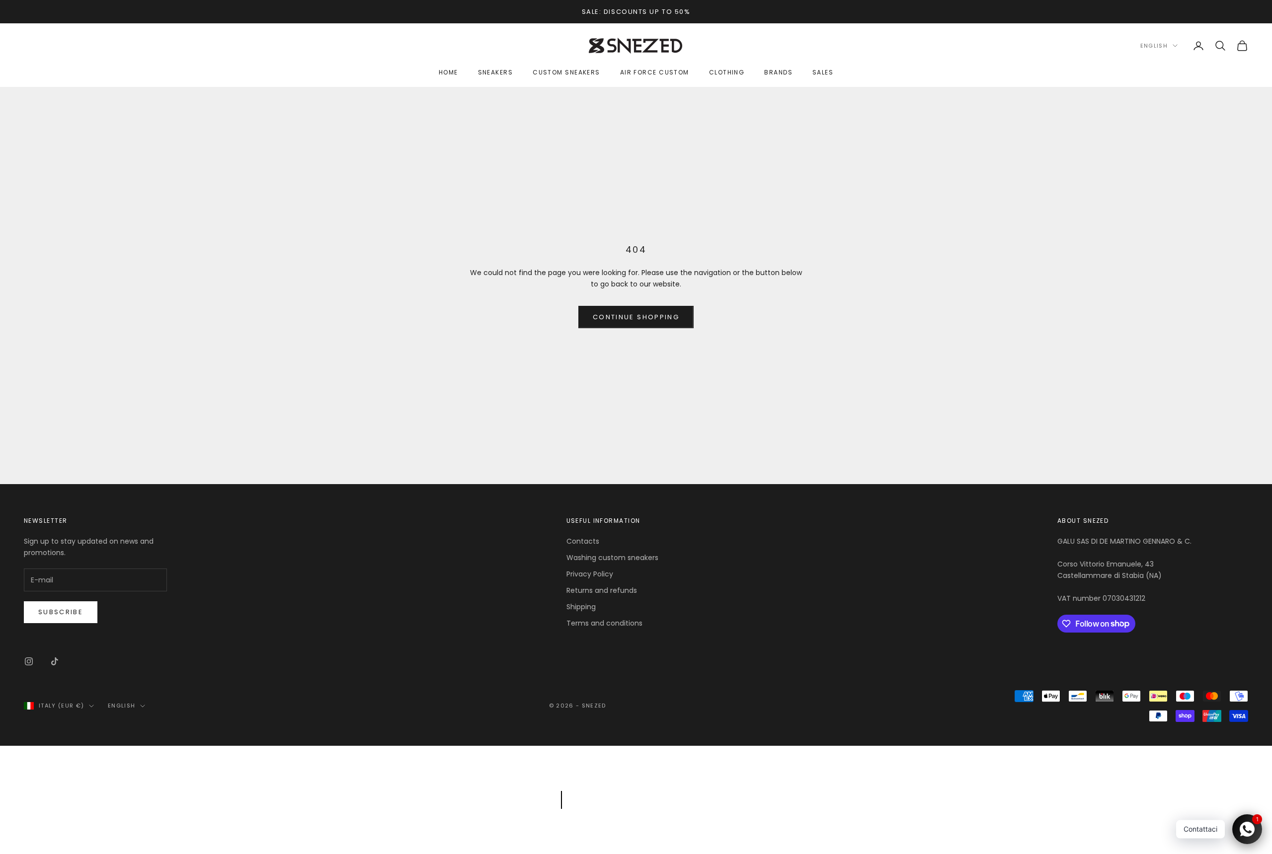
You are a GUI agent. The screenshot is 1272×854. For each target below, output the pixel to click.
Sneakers (495, 72)
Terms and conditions (604, 623)
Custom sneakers (566, 72)
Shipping (581, 607)
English (1154, 46)
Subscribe (60, 612)
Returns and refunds (601, 590)
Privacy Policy (589, 574)
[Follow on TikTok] (55, 661)
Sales (822, 72)
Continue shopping (636, 317)
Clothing (727, 72)
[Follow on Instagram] (29, 661)
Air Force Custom (654, 72)
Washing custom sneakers (612, 558)
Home (448, 72)
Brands (778, 72)
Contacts (582, 541)
